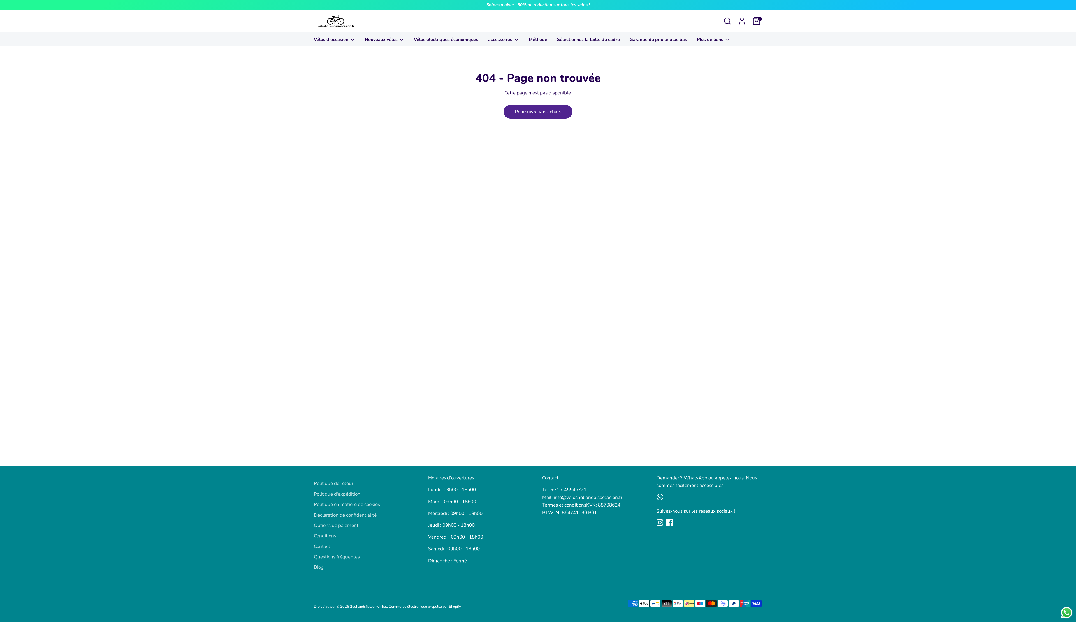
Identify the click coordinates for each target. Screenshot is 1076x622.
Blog (319, 567)
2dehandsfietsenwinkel (368, 606)
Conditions (325, 536)
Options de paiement (336, 525)
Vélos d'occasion (331, 39)
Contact (322, 546)
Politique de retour (333, 483)
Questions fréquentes (337, 557)
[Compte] (742, 21)
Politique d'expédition (337, 494)
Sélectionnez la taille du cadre (588, 39)
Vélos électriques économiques (446, 39)
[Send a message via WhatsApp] (1066, 612)
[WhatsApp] (660, 497)
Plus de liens (710, 39)
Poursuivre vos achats (538, 111)
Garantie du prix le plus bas (658, 39)
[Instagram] (660, 522)
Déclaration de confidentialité (345, 515)
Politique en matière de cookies (347, 504)
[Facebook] (669, 522)
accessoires (500, 39)
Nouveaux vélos (382, 39)
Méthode (538, 39)
